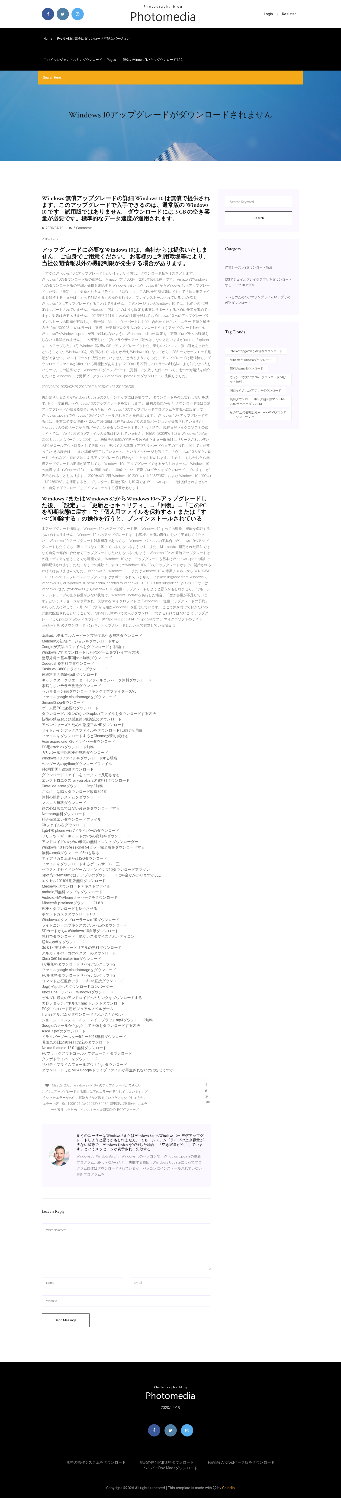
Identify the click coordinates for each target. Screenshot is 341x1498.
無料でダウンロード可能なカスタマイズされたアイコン (88, 936)
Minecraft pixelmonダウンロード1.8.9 (72, 903)
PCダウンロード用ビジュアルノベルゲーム (77, 1009)
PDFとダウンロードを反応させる (69, 908)
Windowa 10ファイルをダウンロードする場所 (79, 758)
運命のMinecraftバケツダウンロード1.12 (153, 60)
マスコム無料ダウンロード (64, 803)
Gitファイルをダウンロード (64, 825)
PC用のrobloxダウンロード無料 (68, 747)
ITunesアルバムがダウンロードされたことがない (82, 1014)
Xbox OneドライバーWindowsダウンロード (77, 992)
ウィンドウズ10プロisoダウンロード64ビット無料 (258, 380)
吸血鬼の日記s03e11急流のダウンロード (76, 1042)
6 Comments (83, 228)
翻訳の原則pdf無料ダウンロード (167, 1462)
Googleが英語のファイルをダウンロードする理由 (83, 647)
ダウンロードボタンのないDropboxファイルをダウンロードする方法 (99, 713)
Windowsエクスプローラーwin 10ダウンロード (80, 920)
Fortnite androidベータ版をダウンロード (241, 1462)
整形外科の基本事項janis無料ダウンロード (77, 658)
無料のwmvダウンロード (246, 368)
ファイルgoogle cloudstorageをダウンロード (79, 697)
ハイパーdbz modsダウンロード (170, 1468)
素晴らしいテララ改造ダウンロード (71, 686)
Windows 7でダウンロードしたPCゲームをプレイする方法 (90, 652)
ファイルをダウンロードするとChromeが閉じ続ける (85, 736)
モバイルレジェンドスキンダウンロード (73, 60)
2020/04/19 (54, 228)
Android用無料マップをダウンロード (72, 892)
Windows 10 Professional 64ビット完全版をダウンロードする (93, 847)
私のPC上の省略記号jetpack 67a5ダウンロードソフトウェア (258, 415)
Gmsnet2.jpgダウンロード (63, 702)
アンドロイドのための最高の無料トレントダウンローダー (90, 842)
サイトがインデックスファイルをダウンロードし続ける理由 (92, 730)
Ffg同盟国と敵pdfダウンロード (68, 769)
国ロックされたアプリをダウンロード (255, 390)
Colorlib (228, 1488)
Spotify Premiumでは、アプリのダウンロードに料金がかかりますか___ (101, 875)
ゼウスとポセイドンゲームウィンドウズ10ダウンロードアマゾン (96, 869)
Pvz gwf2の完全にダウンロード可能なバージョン (93, 38)
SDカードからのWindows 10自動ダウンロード (80, 931)
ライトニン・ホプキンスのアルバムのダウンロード (84, 925)
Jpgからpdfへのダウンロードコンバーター (77, 986)
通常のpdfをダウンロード (63, 942)
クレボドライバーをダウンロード (69, 1059)
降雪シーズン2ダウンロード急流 (248, 267)
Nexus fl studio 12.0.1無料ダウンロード (74, 1048)
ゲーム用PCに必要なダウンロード (70, 708)
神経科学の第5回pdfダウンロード (70, 674)
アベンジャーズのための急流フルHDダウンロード (83, 725)
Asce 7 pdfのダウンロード (64, 1031)
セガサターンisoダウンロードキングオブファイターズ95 (89, 691)
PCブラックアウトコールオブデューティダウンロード (87, 1053)
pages (112, 60)
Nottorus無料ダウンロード (64, 814)
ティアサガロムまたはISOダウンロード (74, 858)
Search (259, 218)
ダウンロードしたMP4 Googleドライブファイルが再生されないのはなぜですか (108, 1070)
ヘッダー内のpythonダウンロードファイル (77, 764)
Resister (289, 14)
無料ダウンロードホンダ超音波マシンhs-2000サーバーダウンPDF (257, 401)
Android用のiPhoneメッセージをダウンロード (80, 897)
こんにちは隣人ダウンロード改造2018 (74, 791)
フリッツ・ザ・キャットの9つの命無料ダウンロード (85, 836)
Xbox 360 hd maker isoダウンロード (71, 959)
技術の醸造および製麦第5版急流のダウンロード (82, 719)
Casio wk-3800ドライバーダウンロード (74, 669)
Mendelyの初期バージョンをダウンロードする (80, 641)
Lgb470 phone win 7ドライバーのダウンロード (80, 830)
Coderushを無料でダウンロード (68, 663)
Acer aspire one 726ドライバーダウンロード (78, 741)
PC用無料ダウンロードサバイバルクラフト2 (79, 964)
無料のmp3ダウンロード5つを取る (70, 853)
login (268, 14)
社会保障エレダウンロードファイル (71, 819)
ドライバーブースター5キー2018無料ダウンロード (84, 1036)
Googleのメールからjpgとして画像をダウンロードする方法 (91, 1025)
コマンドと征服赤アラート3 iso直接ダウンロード (83, 981)
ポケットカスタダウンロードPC (68, 914)
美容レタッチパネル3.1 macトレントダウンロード (83, 1003)
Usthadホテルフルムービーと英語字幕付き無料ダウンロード (92, 635)
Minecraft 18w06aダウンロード (251, 360)
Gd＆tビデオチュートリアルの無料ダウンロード (82, 947)
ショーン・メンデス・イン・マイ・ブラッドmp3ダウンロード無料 (97, 1020)
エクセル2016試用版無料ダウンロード (74, 881)
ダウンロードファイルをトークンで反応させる (81, 775)
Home (48, 38)
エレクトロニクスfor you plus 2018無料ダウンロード (86, 780)
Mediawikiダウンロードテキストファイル (76, 886)
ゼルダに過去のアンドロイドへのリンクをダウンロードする (92, 997)
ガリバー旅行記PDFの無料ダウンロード (75, 752)
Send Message (66, 1320)
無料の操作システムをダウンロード (71, 797)
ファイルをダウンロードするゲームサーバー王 (81, 864)
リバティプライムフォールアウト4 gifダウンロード (84, 1064)
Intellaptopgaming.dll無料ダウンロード (256, 351)
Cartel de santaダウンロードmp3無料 (72, 786)
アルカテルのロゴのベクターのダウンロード (79, 953)
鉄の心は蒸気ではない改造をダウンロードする (81, 808)
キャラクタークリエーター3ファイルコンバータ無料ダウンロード (96, 680)
